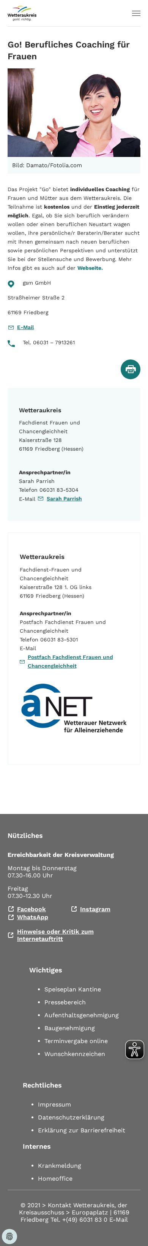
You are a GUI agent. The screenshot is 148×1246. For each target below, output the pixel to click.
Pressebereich (65, 1002)
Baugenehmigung (69, 1028)
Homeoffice (55, 1178)
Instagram (95, 909)
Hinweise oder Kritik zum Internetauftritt (55, 935)
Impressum (54, 1104)
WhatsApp (32, 917)
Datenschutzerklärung (71, 1117)
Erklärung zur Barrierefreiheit (81, 1130)
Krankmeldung (59, 1165)
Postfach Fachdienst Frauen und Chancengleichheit (70, 661)
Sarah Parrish (64, 499)
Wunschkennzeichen (74, 1054)
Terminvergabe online (76, 1041)
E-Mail (25, 327)
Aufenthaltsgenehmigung (81, 1015)
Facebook (31, 909)
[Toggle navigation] (136, 13)
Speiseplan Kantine (72, 989)
